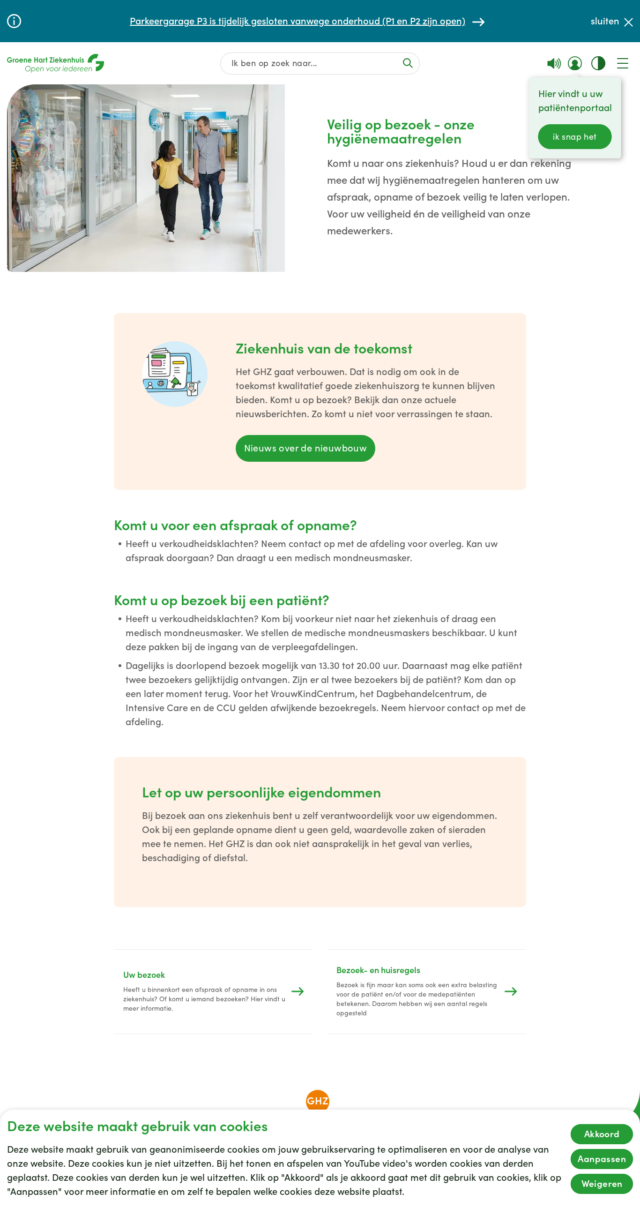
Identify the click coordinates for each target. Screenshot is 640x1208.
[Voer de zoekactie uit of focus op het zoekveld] (408, 63)
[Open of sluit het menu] (622, 63)
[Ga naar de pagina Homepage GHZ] (55, 63)
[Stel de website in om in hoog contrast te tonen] (598, 63)
